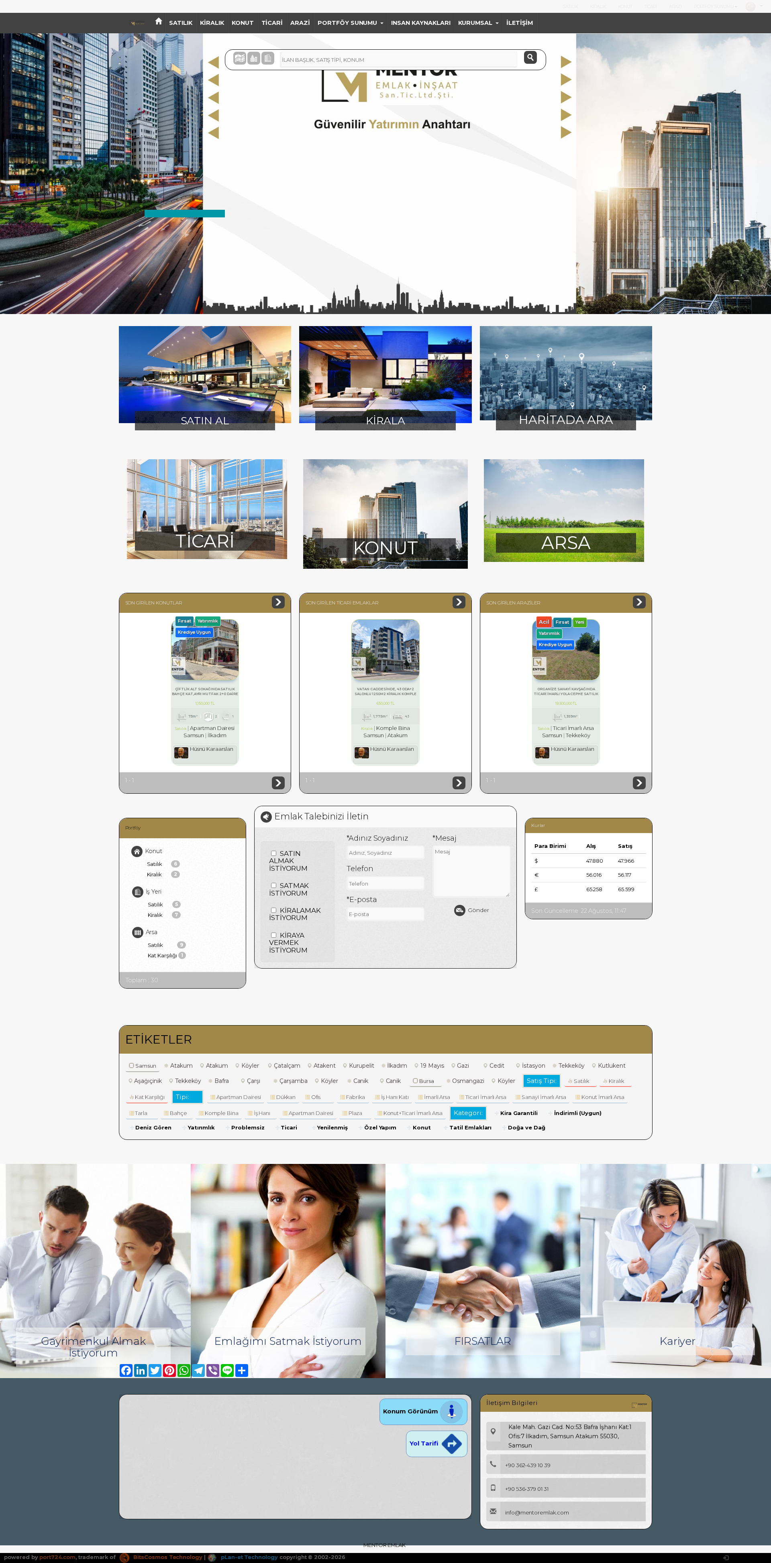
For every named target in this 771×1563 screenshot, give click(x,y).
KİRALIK (598, 6)
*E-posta (362, 899)
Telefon (360, 868)
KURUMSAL (475, 22)
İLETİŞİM (519, 22)
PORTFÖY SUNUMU (714, 6)
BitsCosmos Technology (167, 1557)
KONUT (625, 6)
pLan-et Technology (248, 1557)
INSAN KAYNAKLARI (420, 22)
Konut (154, 850)
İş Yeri (154, 891)
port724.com (57, 1557)
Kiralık (162, 874)
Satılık (162, 864)
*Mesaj (444, 838)
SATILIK (570, 6)
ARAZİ (675, 6)
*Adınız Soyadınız (377, 838)
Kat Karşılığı (165, 955)
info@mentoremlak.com (537, 1512)
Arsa (152, 932)
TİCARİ (650, 6)
